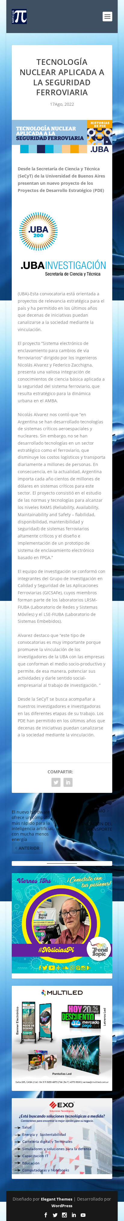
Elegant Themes (56, 1199)
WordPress (61, 1205)
